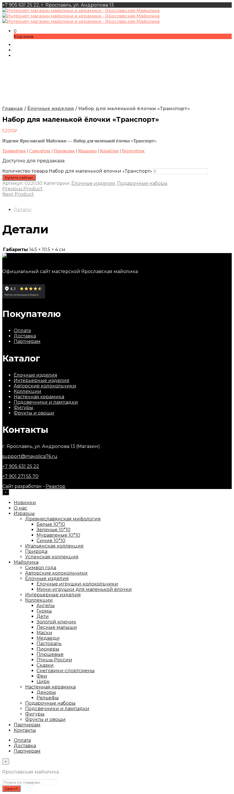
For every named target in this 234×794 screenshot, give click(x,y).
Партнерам (27, 341)
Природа (36, 551)
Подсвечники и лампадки (46, 402)
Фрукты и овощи (34, 413)
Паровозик (64, 150)
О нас (20, 508)
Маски (44, 632)
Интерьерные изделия (41, 380)
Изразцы (24, 513)
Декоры (46, 692)
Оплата (22, 330)
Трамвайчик (14, 150)
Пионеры (48, 649)
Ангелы (46, 605)
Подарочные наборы (142, 183)
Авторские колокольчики (45, 386)
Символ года (40, 567)
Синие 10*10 (51, 540)
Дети (43, 616)
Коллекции (27, 391)
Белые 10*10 (51, 524)
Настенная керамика (39, 396)
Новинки (25, 502)
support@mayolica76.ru (29, 456)
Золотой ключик (56, 622)
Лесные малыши (57, 627)
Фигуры (23, 407)
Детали (22, 209)
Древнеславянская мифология (63, 519)
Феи (42, 676)
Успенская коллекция (51, 556)
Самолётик (40, 150)
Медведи (48, 638)
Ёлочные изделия (50, 108)
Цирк (43, 681)
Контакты (25, 730)
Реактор (55, 486)
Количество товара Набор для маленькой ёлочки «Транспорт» (77, 171)
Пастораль (49, 643)
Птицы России (54, 659)
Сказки (45, 665)
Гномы (44, 611)
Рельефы (48, 697)
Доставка (25, 336)
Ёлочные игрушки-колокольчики (77, 584)
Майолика (26, 562)
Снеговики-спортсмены (66, 670)
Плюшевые (50, 654)
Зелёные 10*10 (53, 529)
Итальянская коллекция (54, 546)
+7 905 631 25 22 (20, 466)
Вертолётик (133, 150)
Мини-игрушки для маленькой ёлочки (84, 589)
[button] (15, 31)
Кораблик (109, 150)
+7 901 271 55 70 (20, 476)
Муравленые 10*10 (58, 535)
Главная (12, 108)
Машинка (87, 150)
